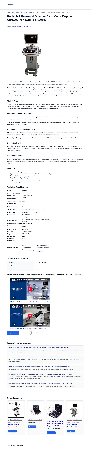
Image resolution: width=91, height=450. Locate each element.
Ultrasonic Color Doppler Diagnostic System (21, 26)
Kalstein (10, 4)
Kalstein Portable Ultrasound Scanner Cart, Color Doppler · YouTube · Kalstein (31, 302)
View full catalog (37, 333)
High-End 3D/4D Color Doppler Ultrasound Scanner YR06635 (15, 422)
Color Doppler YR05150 (35, 420)
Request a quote (13, 333)
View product (12, 431)
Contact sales (25, 333)
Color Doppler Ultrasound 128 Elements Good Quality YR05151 (74, 422)
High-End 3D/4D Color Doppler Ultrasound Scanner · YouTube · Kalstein (29, 328)
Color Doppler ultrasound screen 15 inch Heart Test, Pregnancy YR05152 (55, 423)
